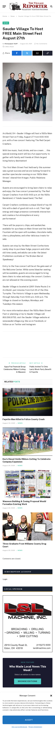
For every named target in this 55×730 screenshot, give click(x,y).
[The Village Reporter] (29, 6)
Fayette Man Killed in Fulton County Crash (24, 419)
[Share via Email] (37, 53)
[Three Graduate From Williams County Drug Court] (27, 526)
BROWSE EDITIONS (27, 681)
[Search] (51, 6)
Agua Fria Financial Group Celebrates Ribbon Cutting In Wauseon (15, 369)
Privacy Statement (35, 727)
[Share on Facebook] (17, 53)
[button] (51, 695)
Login (5, 579)
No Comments (41, 44)
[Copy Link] (48, 53)
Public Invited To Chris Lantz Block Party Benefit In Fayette (40, 369)
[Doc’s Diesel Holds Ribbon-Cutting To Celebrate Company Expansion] (27, 442)
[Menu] (4, 6)
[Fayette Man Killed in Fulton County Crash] (27, 402)
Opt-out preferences (19, 727)
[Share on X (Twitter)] (27, 53)
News (6, 23)
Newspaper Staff (11, 44)
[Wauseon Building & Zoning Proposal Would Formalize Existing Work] (27, 484)
